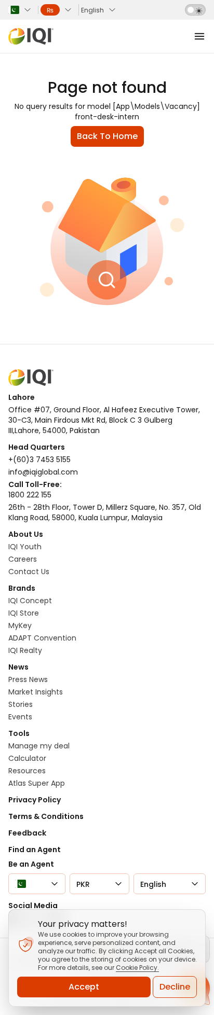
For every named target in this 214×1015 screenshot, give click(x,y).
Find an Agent (34, 849)
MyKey (20, 625)
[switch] (195, 10)
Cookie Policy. (137, 967)
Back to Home (107, 136)
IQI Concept (30, 600)
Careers (22, 559)
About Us (25, 534)
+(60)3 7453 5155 (39, 459)
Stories (20, 704)
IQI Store (23, 613)
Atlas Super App (36, 783)
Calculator (27, 758)
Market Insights (35, 692)
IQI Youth (25, 546)
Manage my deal (39, 746)
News (18, 667)
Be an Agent (31, 864)
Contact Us (28, 571)
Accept (84, 987)
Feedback (27, 833)
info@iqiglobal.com (43, 472)
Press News (28, 679)
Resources (27, 771)
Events (20, 717)
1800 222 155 (29, 495)
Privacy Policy (34, 800)
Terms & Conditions (46, 816)
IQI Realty (25, 650)
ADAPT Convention (42, 638)
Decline (174, 987)
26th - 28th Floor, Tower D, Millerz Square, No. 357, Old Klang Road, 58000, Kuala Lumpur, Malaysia (104, 512)
